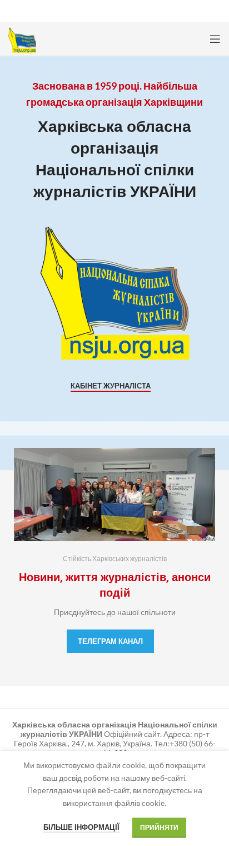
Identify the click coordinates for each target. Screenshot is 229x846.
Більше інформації (81, 827)
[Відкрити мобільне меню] (215, 39)
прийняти (159, 827)
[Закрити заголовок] (215, 11)
